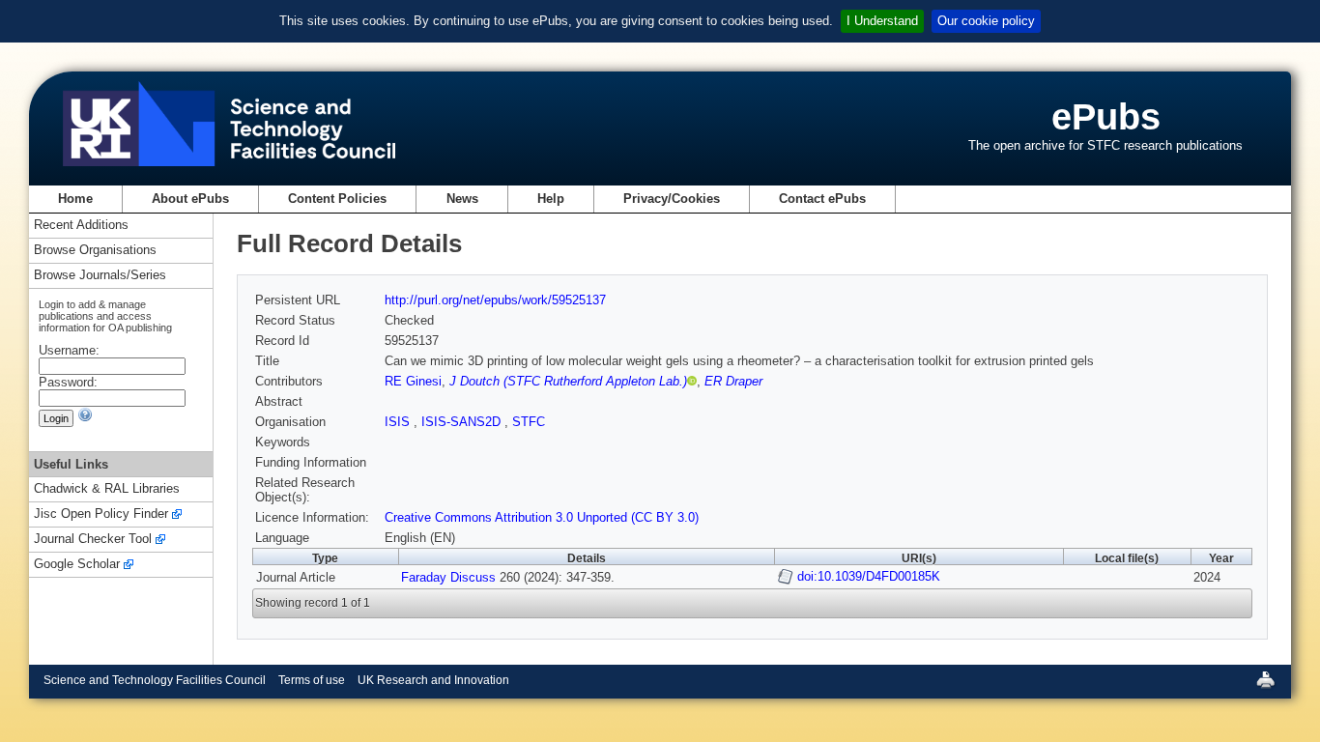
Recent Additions (81, 225)
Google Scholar (77, 564)
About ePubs (190, 198)
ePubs (1106, 116)
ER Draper (733, 381)
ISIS (399, 421)
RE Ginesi (413, 381)
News (462, 198)
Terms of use (311, 680)
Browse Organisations (95, 250)
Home (75, 198)
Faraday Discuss (448, 577)
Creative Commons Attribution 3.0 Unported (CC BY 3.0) (542, 517)
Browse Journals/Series (100, 276)
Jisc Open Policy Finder (101, 514)
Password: (68, 382)
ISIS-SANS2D (462, 421)
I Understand (882, 21)
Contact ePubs (822, 198)
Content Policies (337, 198)
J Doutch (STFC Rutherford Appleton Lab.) (568, 381)
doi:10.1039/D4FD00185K (868, 576)
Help (550, 198)
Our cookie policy (986, 21)
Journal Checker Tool (93, 539)
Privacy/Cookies (671, 198)
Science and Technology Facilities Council (154, 680)
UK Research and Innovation (433, 680)
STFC (528, 421)
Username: (69, 350)
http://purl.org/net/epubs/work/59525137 (495, 300)
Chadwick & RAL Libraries (107, 489)
